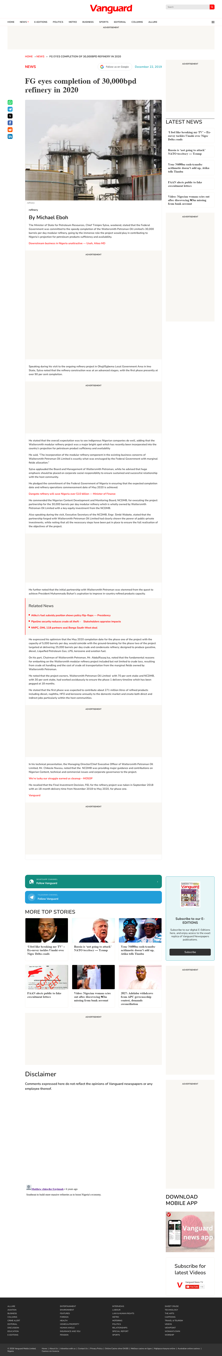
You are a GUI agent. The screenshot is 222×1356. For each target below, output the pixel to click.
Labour (116, 1310)
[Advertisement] (93, 305)
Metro (73, 22)
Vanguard (34, 795)
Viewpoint (170, 1327)
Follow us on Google (117, 66)
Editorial (120, 22)
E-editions (40, 22)
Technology (171, 1310)
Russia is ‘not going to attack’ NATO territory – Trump (186, 151)
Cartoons (170, 1317)
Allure (11, 1306)
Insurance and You (70, 1331)
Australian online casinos (189, 1348)
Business (88, 22)
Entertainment (68, 1306)
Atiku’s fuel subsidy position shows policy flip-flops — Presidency (71, 615)
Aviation (11, 1310)
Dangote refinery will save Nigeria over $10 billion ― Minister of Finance (72, 494)
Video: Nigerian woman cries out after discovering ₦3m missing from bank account (188, 199)
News (23, 22)
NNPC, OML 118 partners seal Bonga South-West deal (64, 628)
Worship (169, 1335)
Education (13, 1331)
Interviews (118, 1306)
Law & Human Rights (123, 1313)
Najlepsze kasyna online (164, 1348)
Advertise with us (68, 1348)
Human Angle (67, 1327)
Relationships (119, 1327)
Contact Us (83, 1348)
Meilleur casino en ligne (141, 1348)
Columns (137, 22)
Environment (67, 1310)
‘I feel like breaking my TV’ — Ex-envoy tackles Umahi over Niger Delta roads (189, 135)
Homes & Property (69, 1324)
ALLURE (152, 22)
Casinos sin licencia (50, 1351)
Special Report (120, 1331)
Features (65, 1313)
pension (64, 1335)
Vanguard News (111, 9)
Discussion (13, 1327)
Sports (103, 22)
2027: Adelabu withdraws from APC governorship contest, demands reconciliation (137, 998)
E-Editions (12, 1335)
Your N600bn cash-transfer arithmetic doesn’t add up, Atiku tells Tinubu (188, 167)
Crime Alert (13, 1320)
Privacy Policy (96, 1348)
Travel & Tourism (174, 1320)
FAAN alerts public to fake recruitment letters (185, 183)
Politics (58, 22)
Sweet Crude (172, 1306)
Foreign (64, 1317)
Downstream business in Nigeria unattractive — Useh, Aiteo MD (67, 243)
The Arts (169, 1313)
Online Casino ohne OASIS (116, 1348)
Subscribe (190, 952)
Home (10, 22)
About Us (53, 1348)
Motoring (117, 1320)
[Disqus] (93, 1141)
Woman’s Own (172, 1331)
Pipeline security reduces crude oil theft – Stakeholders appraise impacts (76, 621)
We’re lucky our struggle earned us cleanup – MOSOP (60, 778)
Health (63, 1320)
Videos (168, 1324)
